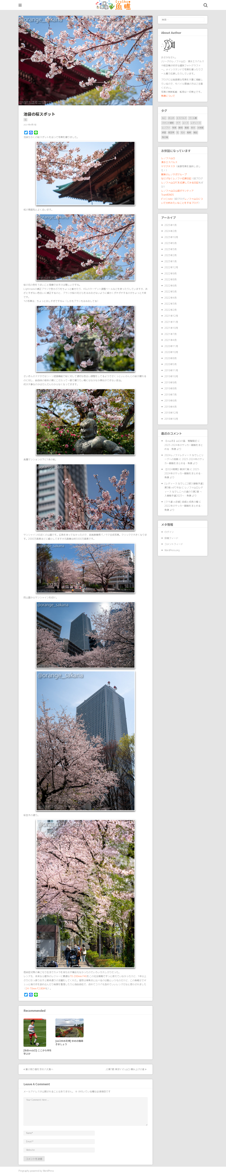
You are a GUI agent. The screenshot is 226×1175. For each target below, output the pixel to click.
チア (178, 122)
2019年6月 (170, 400)
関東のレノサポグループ (174, 174)
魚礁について (168, 95)
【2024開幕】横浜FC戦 (176, 469)
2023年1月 (170, 261)
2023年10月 (171, 237)
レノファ (166, 127)
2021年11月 (171, 321)
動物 (180, 127)
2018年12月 (171, 412)
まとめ (171, 118)
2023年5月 (170, 243)
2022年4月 (170, 297)
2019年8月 (170, 388)
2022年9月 (170, 273)
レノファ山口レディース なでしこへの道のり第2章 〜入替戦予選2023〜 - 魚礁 (183, 491)
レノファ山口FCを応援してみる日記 (180, 182)
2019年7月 (170, 394)
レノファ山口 (168, 158)
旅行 (193, 127)
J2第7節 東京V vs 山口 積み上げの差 (125, 1069)
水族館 (200, 127)
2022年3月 (170, 303)
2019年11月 (171, 370)
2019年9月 (170, 382)
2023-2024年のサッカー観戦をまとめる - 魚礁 (183, 473)
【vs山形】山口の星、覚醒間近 (180, 440)
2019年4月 (170, 406)
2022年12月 (171, 267)
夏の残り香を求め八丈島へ (39, 1069)
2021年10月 (171, 327)
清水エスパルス (169, 162)
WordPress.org (172, 550)
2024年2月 (170, 231)
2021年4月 (170, 340)
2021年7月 (170, 334)
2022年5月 (170, 291)
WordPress (48, 1170)
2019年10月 (171, 376)
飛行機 (165, 137)
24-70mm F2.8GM (35, 988)
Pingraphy (24, 1170)
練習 (164, 132)
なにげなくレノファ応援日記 (176, 178)
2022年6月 (170, 285)
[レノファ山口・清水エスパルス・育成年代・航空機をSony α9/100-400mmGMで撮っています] (113, 5)
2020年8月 (170, 358)
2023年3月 (170, 249)
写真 (174, 127)
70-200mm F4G (78, 976)
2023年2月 (170, 255)
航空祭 (171, 132)
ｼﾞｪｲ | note (167, 198)
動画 (187, 127)
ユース (185, 122)
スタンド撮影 (168, 122)
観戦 (189, 132)
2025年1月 (170, 225)
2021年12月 (171, 315)
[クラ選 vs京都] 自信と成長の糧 (181, 501)
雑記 (195, 132)
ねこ (164, 118)
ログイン (169, 532)
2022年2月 (170, 309)
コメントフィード (173, 544)
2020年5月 (170, 364)
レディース (196, 122)
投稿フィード (171, 538)
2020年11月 (171, 346)
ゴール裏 (193, 118)
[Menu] (20, 5)
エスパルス (181, 118)
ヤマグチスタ (168, 166)
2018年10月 (171, 418)
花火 (183, 132)
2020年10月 (171, 352)
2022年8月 (170, 279)
